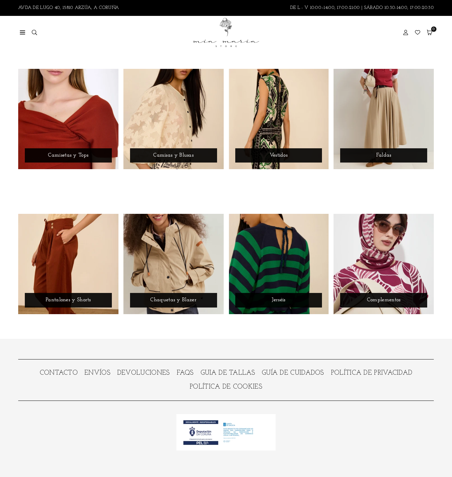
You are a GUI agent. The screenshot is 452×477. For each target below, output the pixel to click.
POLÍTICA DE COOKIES (226, 387)
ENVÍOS (97, 373)
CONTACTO (59, 373)
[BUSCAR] (34, 32)
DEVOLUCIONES (143, 373)
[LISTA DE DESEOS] (418, 32)
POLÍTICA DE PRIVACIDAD (372, 373)
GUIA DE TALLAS (228, 373)
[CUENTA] (406, 32)
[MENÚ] (22, 32)
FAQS (185, 373)
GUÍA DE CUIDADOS (293, 373)
